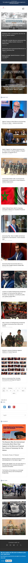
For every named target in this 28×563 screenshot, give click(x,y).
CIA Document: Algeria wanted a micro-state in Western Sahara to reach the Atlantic (14, 511)
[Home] (3, 7)
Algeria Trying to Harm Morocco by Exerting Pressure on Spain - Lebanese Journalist (13, 122)
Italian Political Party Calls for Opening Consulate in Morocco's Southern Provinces (13, 208)
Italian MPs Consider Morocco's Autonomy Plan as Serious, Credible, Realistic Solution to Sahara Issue (14, 42)
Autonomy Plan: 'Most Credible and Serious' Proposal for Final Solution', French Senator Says (13, 237)
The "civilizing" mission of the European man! (12, 530)
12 (15, 390)
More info (3, 557)
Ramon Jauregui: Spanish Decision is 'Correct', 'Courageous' (13, 56)
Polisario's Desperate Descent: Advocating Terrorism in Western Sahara (14, 79)
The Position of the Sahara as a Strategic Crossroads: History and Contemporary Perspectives (12, 471)
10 (7, 390)
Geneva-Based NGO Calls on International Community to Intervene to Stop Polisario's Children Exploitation (13, 180)
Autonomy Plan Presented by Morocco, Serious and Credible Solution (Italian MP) (13, 264)
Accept (2, 560)
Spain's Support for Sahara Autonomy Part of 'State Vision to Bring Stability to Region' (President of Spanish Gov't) (13, 151)
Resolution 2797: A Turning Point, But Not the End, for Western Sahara (14, 3)
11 (11, 390)
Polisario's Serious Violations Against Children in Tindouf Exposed (12, 351)
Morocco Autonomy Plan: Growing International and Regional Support (11, 379)
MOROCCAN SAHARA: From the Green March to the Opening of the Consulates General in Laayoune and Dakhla (14, 465)
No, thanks (8, 560)
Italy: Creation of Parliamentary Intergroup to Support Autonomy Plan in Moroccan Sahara (13, 324)
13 (18, 390)
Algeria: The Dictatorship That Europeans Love (12, 494)
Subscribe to (4, 400)
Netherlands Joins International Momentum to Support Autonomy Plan (14, 49)
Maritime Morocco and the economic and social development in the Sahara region (13, 459)
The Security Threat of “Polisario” (10, 455)
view (14, 74)
